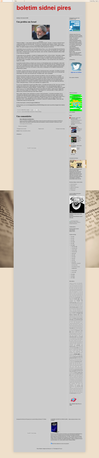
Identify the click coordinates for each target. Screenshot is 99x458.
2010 (72, 245)
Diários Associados (78, 311)
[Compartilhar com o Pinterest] (39, 110)
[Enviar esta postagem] (32, 109)
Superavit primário (78, 388)
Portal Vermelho (74, 184)
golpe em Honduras (79, 329)
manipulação (78, 351)
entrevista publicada (30, 45)
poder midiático (78, 372)
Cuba (71, 308)
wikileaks (72, 393)
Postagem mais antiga (60, 128)
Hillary (75, 334)
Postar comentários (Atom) (25, 130)
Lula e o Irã (80, 347)
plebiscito (77, 371)
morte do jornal (74, 359)
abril (73, 260)
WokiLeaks (77, 393)
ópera (76, 364)
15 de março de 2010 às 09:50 (26, 123)
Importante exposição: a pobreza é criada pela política (79, 139)
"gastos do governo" (73, 283)
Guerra (81, 333)
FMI (75, 323)
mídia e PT (76, 355)
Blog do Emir (73, 185)
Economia (72, 317)
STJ (80, 387)
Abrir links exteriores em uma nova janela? (60, 443)
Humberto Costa (77, 335)
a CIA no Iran (76, 284)
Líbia (76, 346)
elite (74, 319)
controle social (78, 302)
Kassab (80, 341)
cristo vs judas (80, 307)
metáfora (76, 352)
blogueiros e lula (77, 291)
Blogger (60, 448)
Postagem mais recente (21, 128)
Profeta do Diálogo (38, 111)
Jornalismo (76, 339)
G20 (76, 325)
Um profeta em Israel (76, 266)
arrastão (77, 289)
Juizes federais (74, 340)
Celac (81, 296)
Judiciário (80, 339)
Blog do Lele (73, 188)
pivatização (79, 370)
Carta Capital (76, 296)
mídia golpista (76, 356)
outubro (73, 250)
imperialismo (72, 336)
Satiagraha (71, 384)
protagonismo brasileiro (77, 377)
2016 (72, 236)
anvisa (74, 289)
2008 (72, 276)
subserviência (71, 388)
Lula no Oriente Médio (25, 111)
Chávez (75, 299)
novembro (74, 248)
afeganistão (76, 285)
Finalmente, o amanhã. (76, 263)
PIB (71, 370)
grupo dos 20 (76, 333)
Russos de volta (79, 382)
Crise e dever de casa (77, 306)
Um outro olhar (74, 265)
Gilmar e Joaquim (76, 328)
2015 (72, 238)
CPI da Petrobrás (79, 303)
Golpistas (72, 330)
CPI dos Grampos (74, 305)
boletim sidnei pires (44, 8)
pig (74, 370)
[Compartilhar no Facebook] (38, 110)
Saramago (73, 383)
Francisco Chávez (78, 324)
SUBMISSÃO (74, 268)
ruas (74, 382)
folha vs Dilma (80, 323)
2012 (72, 241)
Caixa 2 (70, 295)
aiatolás (81, 286)
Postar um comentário (22, 126)
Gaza (70, 328)
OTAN (76, 366)
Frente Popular (72, 325)
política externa (79, 373)
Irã (80, 336)
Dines (70, 312)
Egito (70, 318)
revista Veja (76, 381)
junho (73, 256)
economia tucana (78, 317)
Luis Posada (71, 347)
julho (73, 255)
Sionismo (78, 386)
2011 (72, 243)
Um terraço (75, 392)
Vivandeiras (80, 392)
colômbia (78, 300)
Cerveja (72, 297)
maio (73, 258)
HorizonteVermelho (75, 136)
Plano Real (71, 371)
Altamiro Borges (74, 126)
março (73, 261)
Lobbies (79, 346)
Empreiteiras (78, 319)
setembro (74, 251)
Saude (79, 384)
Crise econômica (72, 307)
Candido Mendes (77, 295)
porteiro (80, 375)
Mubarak (77, 360)
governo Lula (79, 330)
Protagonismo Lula (72, 378)
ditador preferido (72, 313)
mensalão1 (71, 352)
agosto (73, 253)
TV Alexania (73, 190)
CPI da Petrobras (72, 303)
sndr (52, 448)
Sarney (79, 383)
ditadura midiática (73, 314)
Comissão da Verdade (74, 301)
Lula (76, 347)
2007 (72, 277)
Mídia (76, 354)
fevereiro (73, 270)
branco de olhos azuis (73, 294)
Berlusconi (75, 290)
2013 (72, 240)
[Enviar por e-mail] (34, 110)
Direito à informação (77, 312)
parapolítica (80, 367)
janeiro (73, 272)
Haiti (71, 334)
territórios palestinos (72, 389)
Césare (76, 297)
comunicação (72, 302)
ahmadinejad (76, 286)
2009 (72, 274)
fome (72, 324)
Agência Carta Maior (75, 187)
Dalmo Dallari (76, 308)
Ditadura (79, 313)
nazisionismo (32, 111)
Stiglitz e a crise (73, 387)
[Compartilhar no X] (37, 110)
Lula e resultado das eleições (76, 349)
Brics (80, 294)
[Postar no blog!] (35, 110)
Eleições (75, 318)
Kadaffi (75, 341)
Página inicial (41, 128)
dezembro (74, 246)
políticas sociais (74, 375)
